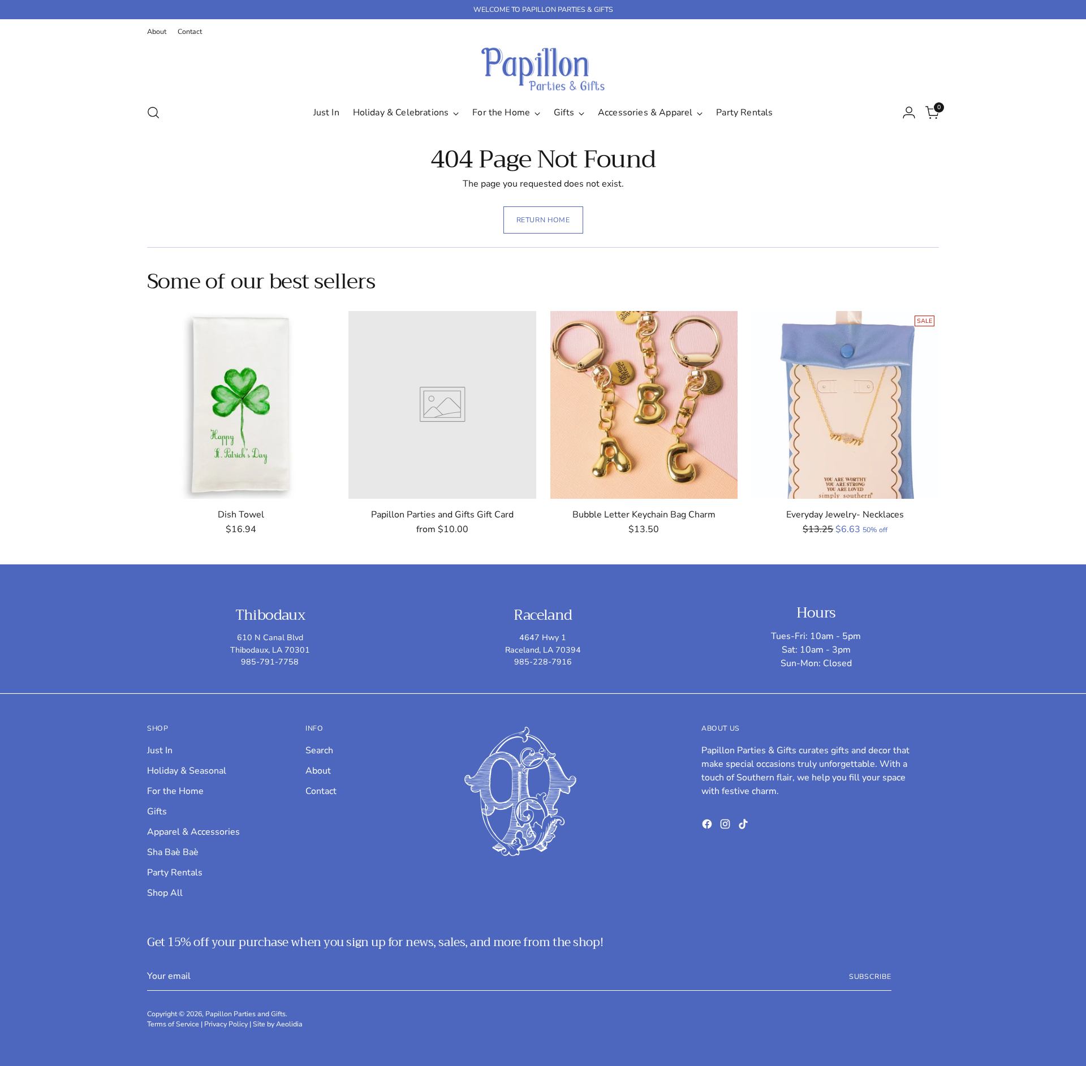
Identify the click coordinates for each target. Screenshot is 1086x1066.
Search (319, 750)
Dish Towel (241, 514)
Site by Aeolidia (278, 1024)
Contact (321, 791)
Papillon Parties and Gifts (245, 1013)
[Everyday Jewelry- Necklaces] (845, 404)
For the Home (175, 791)
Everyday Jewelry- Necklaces (845, 514)
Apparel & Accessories (193, 832)
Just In (160, 750)
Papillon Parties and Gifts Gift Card (442, 514)
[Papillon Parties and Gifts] (543, 68)
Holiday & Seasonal (186, 771)
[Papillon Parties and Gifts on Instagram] (726, 826)
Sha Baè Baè (173, 852)
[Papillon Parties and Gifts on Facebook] (708, 826)
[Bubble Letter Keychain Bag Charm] (644, 404)
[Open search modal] (153, 112)
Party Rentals (174, 872)
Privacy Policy (226, 1024)
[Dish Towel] (240, 404)
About (318, 771)
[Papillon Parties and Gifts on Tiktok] (744, 826)
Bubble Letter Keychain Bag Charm (644, 514)
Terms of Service (173, 1024)
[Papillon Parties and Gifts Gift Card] (442, 404)
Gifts (157, 811)
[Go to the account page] (909, 112)
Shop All (165, 893)
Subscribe (870, 976)
